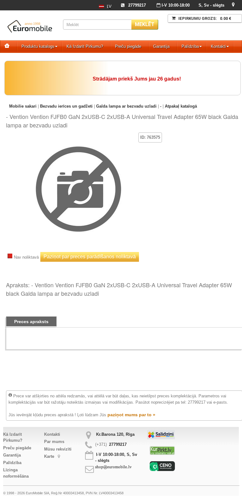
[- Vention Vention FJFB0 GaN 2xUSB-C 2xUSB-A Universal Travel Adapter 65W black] (78, 141)
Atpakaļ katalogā (181, 106)
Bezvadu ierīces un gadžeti (66, 106)
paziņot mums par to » (131, 414)
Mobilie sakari (23, 106)
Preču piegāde (128, 46)
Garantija (161, 46)
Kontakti (218, 46)
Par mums (54, 441)
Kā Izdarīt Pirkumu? (84, 46)
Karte (49, 456)
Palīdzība (190, 46)
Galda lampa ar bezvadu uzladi (126, 106)
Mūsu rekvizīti (58, 449)
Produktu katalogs (38, 46)
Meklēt (144, 24)
